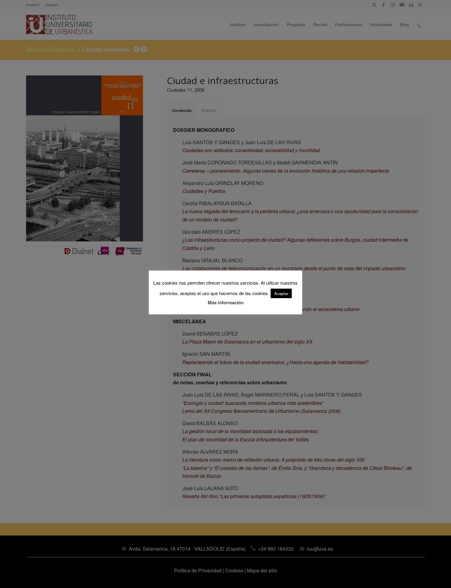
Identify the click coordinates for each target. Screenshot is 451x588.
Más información (226, 302)
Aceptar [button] (281, 293)
